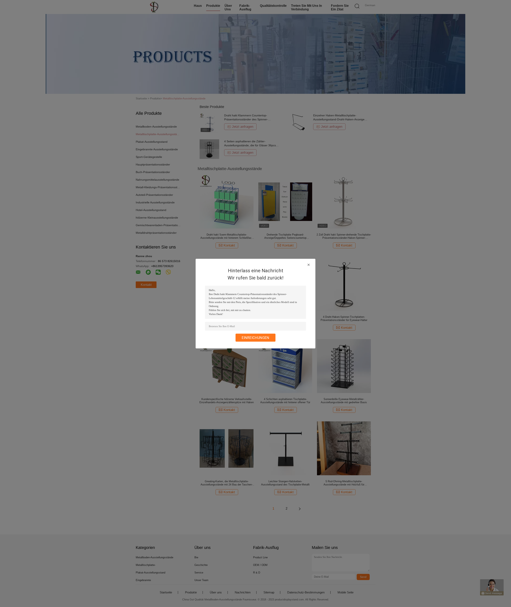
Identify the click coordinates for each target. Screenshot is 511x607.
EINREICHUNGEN (255, 337)
